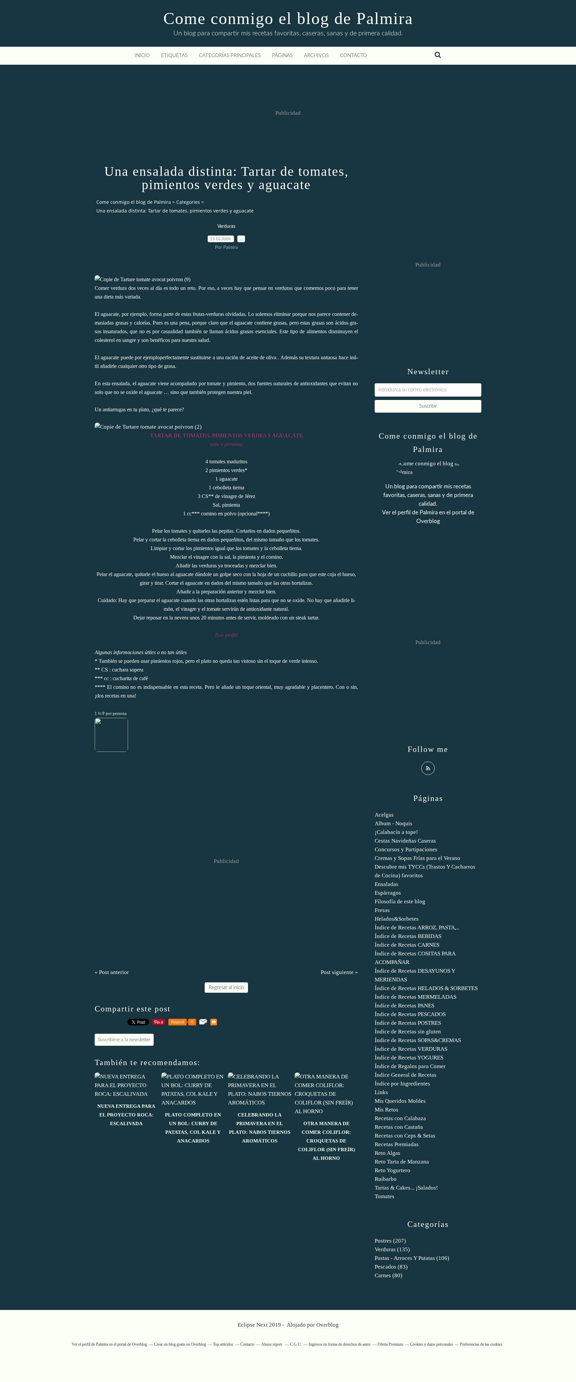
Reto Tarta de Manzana (402, 1162)
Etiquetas (174, 55)
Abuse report (272, 1344)
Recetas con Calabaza (400, 1118)
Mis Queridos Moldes (400, 1101)
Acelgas (384, 815)
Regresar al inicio (226, 987)
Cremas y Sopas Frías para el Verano (417, 858)
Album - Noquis (393, 823)
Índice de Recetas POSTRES (408, 1023)
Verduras (226, 226)
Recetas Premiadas (397, 1144)
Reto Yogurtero (392, 1170)
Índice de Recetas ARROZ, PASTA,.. (417, 927)
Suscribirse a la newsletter (124, 1039)
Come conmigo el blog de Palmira (288, 18)
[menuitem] (142, 56)
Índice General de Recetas (405, 1075)
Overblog (327, 1325)
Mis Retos (386, 1109)
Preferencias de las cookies (481, 1344)
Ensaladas (386, 884)
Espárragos (388, 893)
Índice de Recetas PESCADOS (410, 1014)
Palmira (429, 512)
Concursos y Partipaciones (406, 849)
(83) (391, 1267)
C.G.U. (296, 1344)
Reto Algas (387, 1153)
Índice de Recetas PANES (404, 1005)
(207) (390, 1241)
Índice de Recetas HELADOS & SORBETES (426, 988)
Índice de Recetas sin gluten (408, 1031)
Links (381, 1092)
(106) (412, 1258)
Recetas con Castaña (399, 1127)
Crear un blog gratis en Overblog (180, 1344)
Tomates (384, 1196)
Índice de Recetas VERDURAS (411, 1049)
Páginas (282, 55)
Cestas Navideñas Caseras (405, 841)
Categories (188, 202)
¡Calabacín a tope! (396, 832)
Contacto (353, 55)
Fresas (382, 910)
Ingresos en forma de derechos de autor (340, 1344)
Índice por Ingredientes (402, 1083)
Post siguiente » (339, 972)
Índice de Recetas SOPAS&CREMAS (418, 1040)
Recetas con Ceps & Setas (405, 1135)
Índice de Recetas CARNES (407, 945)
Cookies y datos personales (431, 1344)
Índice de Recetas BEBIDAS (408, 936)
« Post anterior (112, 972)
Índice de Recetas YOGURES (409, 1057)
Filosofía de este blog (400, 901)
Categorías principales (230, 55)
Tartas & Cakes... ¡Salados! (406, 1188)
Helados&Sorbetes (397, 919)
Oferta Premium (390, 1344)
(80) (388, 1275)
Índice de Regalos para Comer (410, 1066)
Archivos (316, 55)
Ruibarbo (386, 1179)
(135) (392, 1249)
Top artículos (223, 1344)
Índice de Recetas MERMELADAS (415, 997)
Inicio (142, 55)
